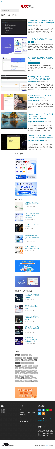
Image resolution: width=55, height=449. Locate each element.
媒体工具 (28, 368)
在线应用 (30, 81)
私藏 (32, 375)
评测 (23, 381)
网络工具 (34, 378)
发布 (21, 409)
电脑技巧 (22, 375)
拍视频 (17, 373)
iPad (26, 360)
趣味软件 (28, 381)
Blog (24, 358)
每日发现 (35, 373)
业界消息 (24, 365)
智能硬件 (23, 373)
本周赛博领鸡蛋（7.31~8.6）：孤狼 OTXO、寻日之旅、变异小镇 (32, 339)
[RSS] (43, 413)
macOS (33, 63)
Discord (45, 420)
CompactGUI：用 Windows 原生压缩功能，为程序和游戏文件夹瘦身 (32, 296)
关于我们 (3, 409)
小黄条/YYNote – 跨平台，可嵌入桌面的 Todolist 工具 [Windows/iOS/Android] (40, 116)
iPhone (32, 42)
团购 (17, 368)
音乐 (37, 381)
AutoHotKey (19, 358)
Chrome (30, 25)
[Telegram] (43, 410)
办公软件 (42, 140)
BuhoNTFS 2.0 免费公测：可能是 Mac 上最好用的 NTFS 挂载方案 (32, 317)
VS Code (31, 363)
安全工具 (34, 368)
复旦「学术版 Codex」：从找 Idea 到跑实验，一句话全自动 (32, 328)
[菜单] (2, 2)
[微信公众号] (47, 410)
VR (26, 363)
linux (29, 63)
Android (30, 121)
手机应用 (30, 370)
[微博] (50, 410)
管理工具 (35, 81)
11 (50, 63)
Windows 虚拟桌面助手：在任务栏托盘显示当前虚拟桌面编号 (32, 237)
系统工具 (28, 378)
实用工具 (18, 370)
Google (17, 360)
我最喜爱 (24, 370)
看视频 (27, 375)
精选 (23, 378)
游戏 (17, 375)
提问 (21, 417)
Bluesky (40, 420)
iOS (29, 42)
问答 (33, 381)
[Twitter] (39, 413)
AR (30, 355)
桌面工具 (29, 373)
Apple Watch (24, 355)
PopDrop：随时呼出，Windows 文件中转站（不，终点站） (32, 306)
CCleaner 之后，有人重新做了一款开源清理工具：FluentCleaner (32, 215)
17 (30, 122)
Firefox (35, 358)
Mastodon (49, 418)
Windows (38, 63)
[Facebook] (39, 410)
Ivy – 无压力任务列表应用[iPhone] (40, 39)
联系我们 (3, 411)
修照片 (29, 365)
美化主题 (18, 381)
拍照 (35, 370)
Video (22, 363)
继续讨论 (3, 412)
